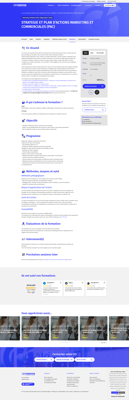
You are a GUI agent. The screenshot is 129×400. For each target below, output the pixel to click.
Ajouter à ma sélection (97, 92)
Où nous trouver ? (41, 359)
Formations (51, 5)
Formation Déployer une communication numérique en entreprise (39, 91)
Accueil (23, 13)
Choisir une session (91, 86)
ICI (65, 92)
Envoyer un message (63, 359)
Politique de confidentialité (58, 391)
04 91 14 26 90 (113, 1)
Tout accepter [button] (114, 392)
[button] (106, 289)
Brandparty (85, 391)
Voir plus (103, 342)
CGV (67, 391)
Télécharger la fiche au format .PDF (91, 92)
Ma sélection (109, 5)
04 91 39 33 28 (63, 217)
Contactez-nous (89, 110)
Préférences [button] (77, 391)
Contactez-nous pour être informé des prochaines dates (57, 259)
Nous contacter (102, 1)
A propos (97, 5)
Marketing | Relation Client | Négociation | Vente (38, 13)
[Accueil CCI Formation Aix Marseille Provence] (19, 5)
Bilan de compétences (63, 5)
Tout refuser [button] (121, 392)
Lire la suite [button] (45, 294)
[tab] (86, 53)
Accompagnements (76, 5)
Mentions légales (46, 391)
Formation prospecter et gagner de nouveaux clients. (36, 84)
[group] (35, 328)
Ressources (88, 5)
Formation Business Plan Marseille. (31, 89)
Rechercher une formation (89, 1)
